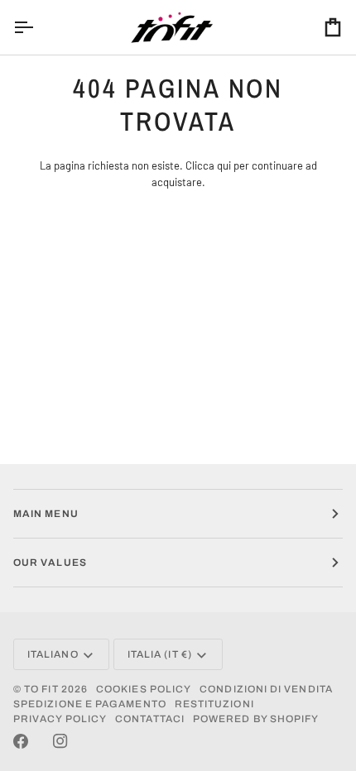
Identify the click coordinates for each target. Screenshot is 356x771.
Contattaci (150, 719)
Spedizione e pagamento (89, 704)
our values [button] (50, 562)
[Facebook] (20, 741)
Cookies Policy (143, 689)
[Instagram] (60, 741)
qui (224, 165)
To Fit (41, 689)
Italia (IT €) (159, 654)
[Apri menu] (38, 27)
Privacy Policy (60, 719)
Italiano (53, 654)
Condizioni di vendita (266, 689)
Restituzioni (214, 704)
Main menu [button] (46, 514)
